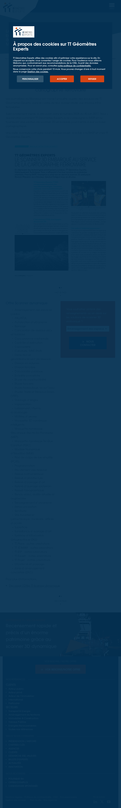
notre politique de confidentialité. (74, 65)
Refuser (92, 79)
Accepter (62, 79)
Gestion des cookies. (38, 71)
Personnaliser (30, 79)
